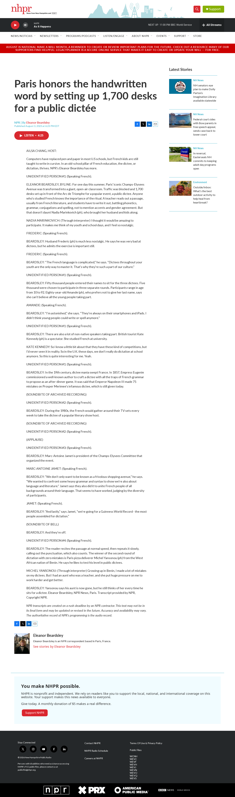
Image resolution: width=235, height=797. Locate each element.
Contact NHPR (92, 743)
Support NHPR (34, 713)
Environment (200, 182)
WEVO (133, 772)
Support (215, 9)
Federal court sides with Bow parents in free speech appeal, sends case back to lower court (204, 127)
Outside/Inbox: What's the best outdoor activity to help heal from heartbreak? (204, 195)
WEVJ (133, 767)
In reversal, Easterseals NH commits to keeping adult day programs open (205, 161)
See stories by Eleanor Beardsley (57, 646)
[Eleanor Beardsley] (22, 643)
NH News (198, 80)
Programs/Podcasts (81, 36)
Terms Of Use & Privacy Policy (146, 743)
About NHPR (140, 36)
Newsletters (49, 36)
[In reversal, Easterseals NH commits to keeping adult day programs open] (180, 154)
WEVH (133, 764)
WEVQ (133, 775)
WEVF (133, 761)
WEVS (133, 778)
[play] (15, 25)
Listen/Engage (113, 36)
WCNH (133, 756)
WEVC (133, 759)
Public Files (136, 750)
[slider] (30, 25)
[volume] (25, 25)
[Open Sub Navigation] (35, 35)
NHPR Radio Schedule (96, 750)
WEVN (133, 770)
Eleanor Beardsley (38, 122)
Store (197, 36)
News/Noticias (22, 36)
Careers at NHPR (93, 758)
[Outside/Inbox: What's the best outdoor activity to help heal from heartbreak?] (180, 188)
